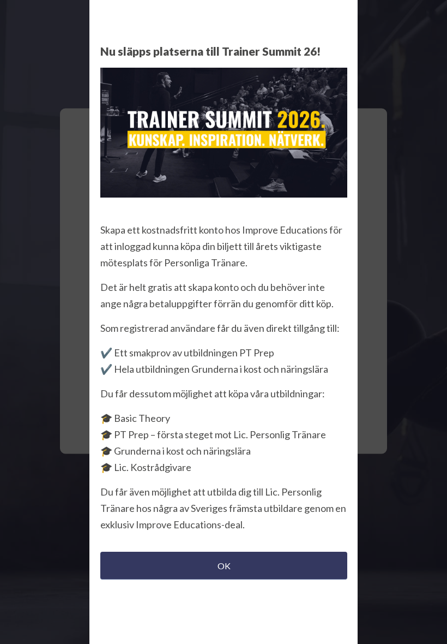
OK (224, 565)
